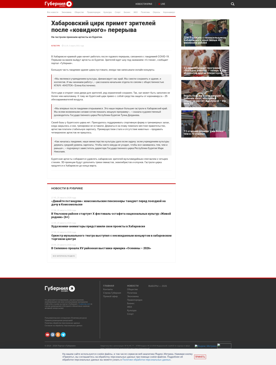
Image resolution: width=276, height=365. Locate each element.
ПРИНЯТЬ (200, 357)
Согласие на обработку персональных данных (63, 326)
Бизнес (127, 12)
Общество (79, 12)
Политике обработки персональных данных (146, 359)
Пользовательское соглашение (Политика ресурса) (66, 318)
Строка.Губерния (112, 293)
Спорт (118, 12)
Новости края (144, 4)
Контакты (108, 289)
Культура (107, 12)
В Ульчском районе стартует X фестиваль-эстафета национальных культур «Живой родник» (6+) (111, 215)
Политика (145, 12)
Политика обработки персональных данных (62, 323)
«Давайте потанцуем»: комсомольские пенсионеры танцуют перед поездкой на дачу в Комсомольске (108, 202)
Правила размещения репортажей (59, 320)
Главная (108, 286)
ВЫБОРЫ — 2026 (157, 286)
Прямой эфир (110, 296)
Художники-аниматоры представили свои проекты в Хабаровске (98, 226)
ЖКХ (136, 12)
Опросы (156, 12)
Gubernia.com (84, 304)
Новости (132, 286)
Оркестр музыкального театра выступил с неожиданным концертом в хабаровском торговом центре (111, 237)
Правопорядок (93, 12)
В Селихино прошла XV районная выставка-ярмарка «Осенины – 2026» (101, 248)
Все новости (52, 12)
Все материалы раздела (64, 256)
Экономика (66, 12)
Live (163, 4)
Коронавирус (169, 12)
